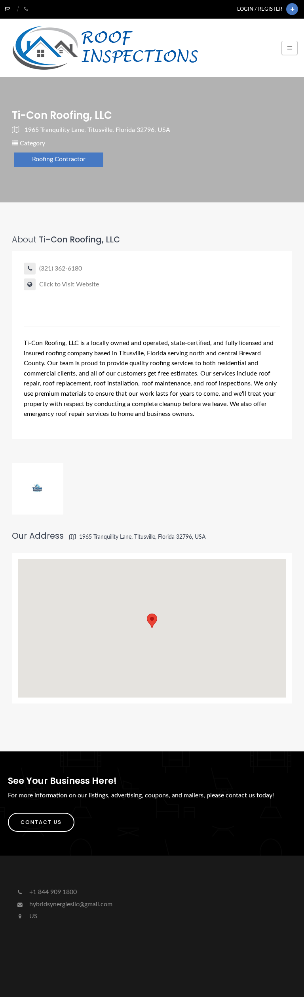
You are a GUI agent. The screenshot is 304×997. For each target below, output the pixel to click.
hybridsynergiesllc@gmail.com (70, 904)
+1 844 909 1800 (52, 892)
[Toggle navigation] (289, 48)
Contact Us (41, 822)
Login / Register (259, 9)
